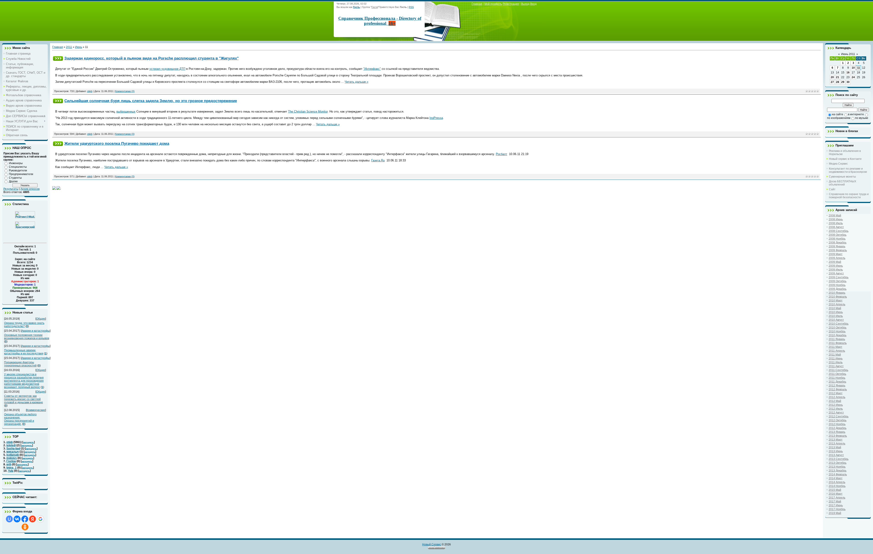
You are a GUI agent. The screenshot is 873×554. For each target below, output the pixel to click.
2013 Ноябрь (837, 466)
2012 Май (835, 401)
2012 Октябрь (837, 420)
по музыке (861, 118)
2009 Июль (836, 269)
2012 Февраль (838, 389)
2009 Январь (837, 246)
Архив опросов (30, 189)
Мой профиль (493, 3)
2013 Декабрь (837, 470)
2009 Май (835, 261)
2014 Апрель (837, 482)
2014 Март (836, 478)
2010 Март (836, 300)
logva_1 (11, 467)
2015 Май (835, 489)
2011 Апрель (837, 350)
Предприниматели (21, 174)
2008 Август (836, 227)
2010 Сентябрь (838, 323)
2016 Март (836, 493)
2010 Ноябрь (837, 331)
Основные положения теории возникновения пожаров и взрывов (26, 336)
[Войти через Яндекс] (32, 519)
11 (858, 67)
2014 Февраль (838, 474)
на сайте (837, 114)
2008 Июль (836, 223)
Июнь (78, 47)
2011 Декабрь (837, 381)
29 (842, 82)
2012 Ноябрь (837, 424)
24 (853, 77)
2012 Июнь (836, 404)
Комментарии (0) (125, 91)
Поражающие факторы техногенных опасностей (20, 364)
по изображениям (838, 118)
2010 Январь (837, 292)
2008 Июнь (836, 219)
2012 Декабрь (837, 428)
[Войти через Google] (40, 519)
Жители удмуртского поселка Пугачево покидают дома (116, 143)
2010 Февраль (838, 296)
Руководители (18, 170)
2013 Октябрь (837, 462)
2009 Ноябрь (837, 285)
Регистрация (511, 3)
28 (837, 82)
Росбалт (501, 154)
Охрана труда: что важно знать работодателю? (24, 324)
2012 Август (836, 412)
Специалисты (18, 166)
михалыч (12, 451)
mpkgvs (11, 458)
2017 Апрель (837, 497)
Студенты (15, 177)
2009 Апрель (837, 258)
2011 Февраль (838, 343)
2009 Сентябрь (838, 277)
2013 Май (835, 447)
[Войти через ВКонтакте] (17, 519)
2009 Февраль (838, 250)
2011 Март (835, 346)
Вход (533, 3)
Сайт (832, 189)
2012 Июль (836, 408)
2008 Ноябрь (837, 238)
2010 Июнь (836, 312)
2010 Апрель (837, 304)
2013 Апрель (837, 443)
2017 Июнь (836, 505)
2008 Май (835, 215)
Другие (13, 181)
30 (848, 82)
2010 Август (836, 319)
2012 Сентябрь (838, 416)
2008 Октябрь (837, 234)
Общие (40, 318)
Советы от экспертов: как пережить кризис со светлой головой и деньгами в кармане (23, 399)
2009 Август (836, 273)
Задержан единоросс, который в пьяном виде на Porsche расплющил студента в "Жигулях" (151, 58)
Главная (477, 3)
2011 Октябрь (837, 374)
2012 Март (836, 393)
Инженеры (16, 163)
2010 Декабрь (837, 335)
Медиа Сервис (838, 163)
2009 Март (836, 254)
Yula (10, 470)
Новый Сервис (431, 544)
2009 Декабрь (837, 289)
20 (832, 77)
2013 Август (836, 455)
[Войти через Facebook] (24, 519)
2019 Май (835, 513)
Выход (525, 3)
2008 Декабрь (837, 242)
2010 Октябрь (837, 327)
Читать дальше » (356, 81)
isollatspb (12, 454)
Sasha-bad (13, 448)
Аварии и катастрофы (35, 330)
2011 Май (835, 354)
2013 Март (836, 439)
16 (848, 72)
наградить (28, 442)
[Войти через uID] (9, 519)
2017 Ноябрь (837, 509)
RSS (411, 7)
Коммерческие (36, 410)
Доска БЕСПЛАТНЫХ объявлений (842, 183)
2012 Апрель (837, 397)
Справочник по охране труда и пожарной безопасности (849, 196)
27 (832, 82)
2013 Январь (837, 432)
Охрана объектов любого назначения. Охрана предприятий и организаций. (20, 419)
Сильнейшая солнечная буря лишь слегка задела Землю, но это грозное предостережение (150, 100)
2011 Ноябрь (837, 377)
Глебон (11, 461)
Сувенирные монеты (842, 176)
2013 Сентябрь (838, 459)
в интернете (856, 114)
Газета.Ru (378, 160)
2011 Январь (837, 339)
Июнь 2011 (848, 54)
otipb (9, 442)
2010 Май (835, 308)
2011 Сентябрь (838, 370)
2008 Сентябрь (838, 231)
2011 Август (836, 366)
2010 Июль (836, 316)
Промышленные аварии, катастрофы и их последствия (23, 352)
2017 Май (835, 501)
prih (8, 464)
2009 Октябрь (837, 281)
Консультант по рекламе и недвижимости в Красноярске (848, 170)
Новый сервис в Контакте (845, 158)
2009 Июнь (836, 265)
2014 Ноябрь (837, 486)
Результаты (10, 189)
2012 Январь (837, 385)
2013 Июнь (836, 451)
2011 (69, 47)
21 (837, 77)
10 (853, 67)
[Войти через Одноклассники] (25, 527)
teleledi (11, 445)
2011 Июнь (836, 358)
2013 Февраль (838, 435)
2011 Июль (836, 362)
